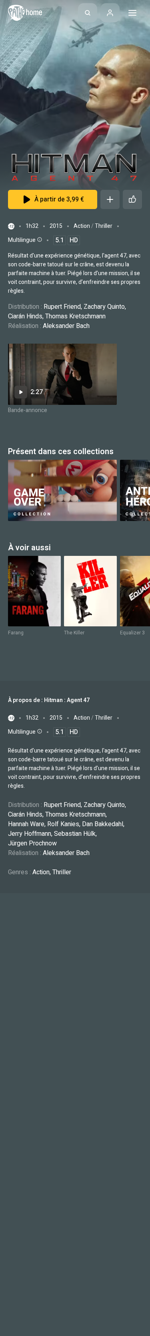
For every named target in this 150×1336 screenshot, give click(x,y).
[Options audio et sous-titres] (39, 239)
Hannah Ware (26, 824)
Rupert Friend (62, 307)
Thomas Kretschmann (75, 316)
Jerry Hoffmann (29, 834)
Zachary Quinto (104, 307)
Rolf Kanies (63, 824)
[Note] (132, 199)
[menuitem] (87, 12)
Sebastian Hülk (75, 834)
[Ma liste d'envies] (110, 199)
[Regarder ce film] (62, 374)
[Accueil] (25, 13)
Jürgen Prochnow (32, 843)
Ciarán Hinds (25, 316)
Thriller (103, 226)
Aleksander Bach (66, 326)
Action (82, 226)
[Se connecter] (110, 12)
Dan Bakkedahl (102, 824)
